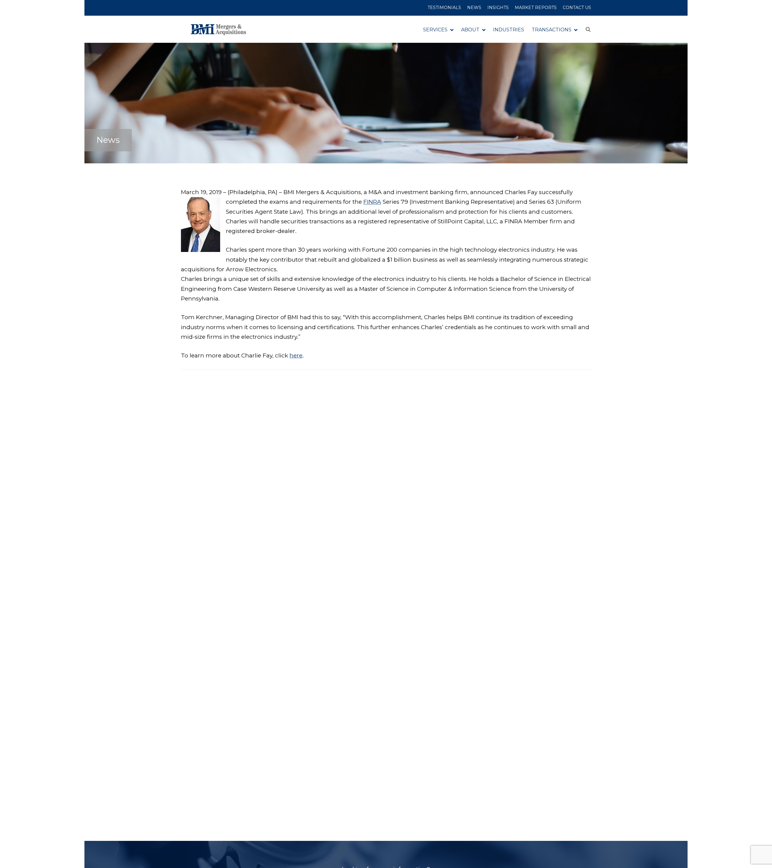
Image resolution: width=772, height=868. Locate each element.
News (474, 7)
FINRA (372, 201)
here (296, 355)
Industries (508, 30)
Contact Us (577, 7)
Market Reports (536, 7)
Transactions (551, 30)
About (470, 30)
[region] (78, 820)
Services (435, 30)
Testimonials (444, 7)
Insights (498, 7)
